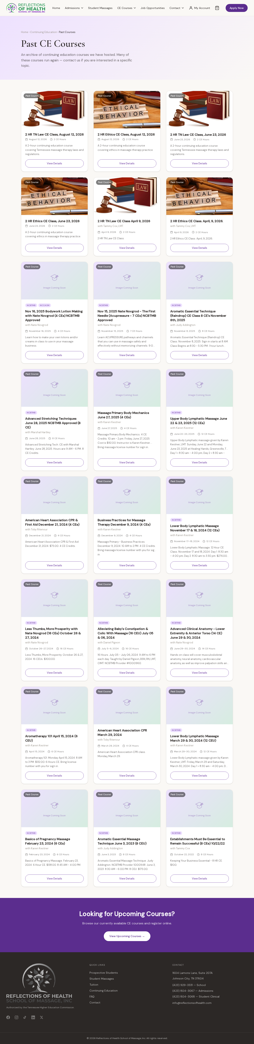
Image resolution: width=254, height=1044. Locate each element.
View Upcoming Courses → (127, 936)
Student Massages (100, 8)
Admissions (72, 8)
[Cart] (217, 8)
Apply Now (237, 8)
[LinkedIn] (33, 1017)
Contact (174, 8)
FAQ (91, 996)
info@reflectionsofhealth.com (192, 1003)
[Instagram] (16, 1017)
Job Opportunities (153, 8)
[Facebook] (8, 1017)
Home (56, 8)
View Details (54, 163)
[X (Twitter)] (41, 1017)
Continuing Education (43, 32)
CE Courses (124, 8)
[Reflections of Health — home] (25, 8)
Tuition (93, 984)
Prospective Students (103, 972)
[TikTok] (25, 1017)
